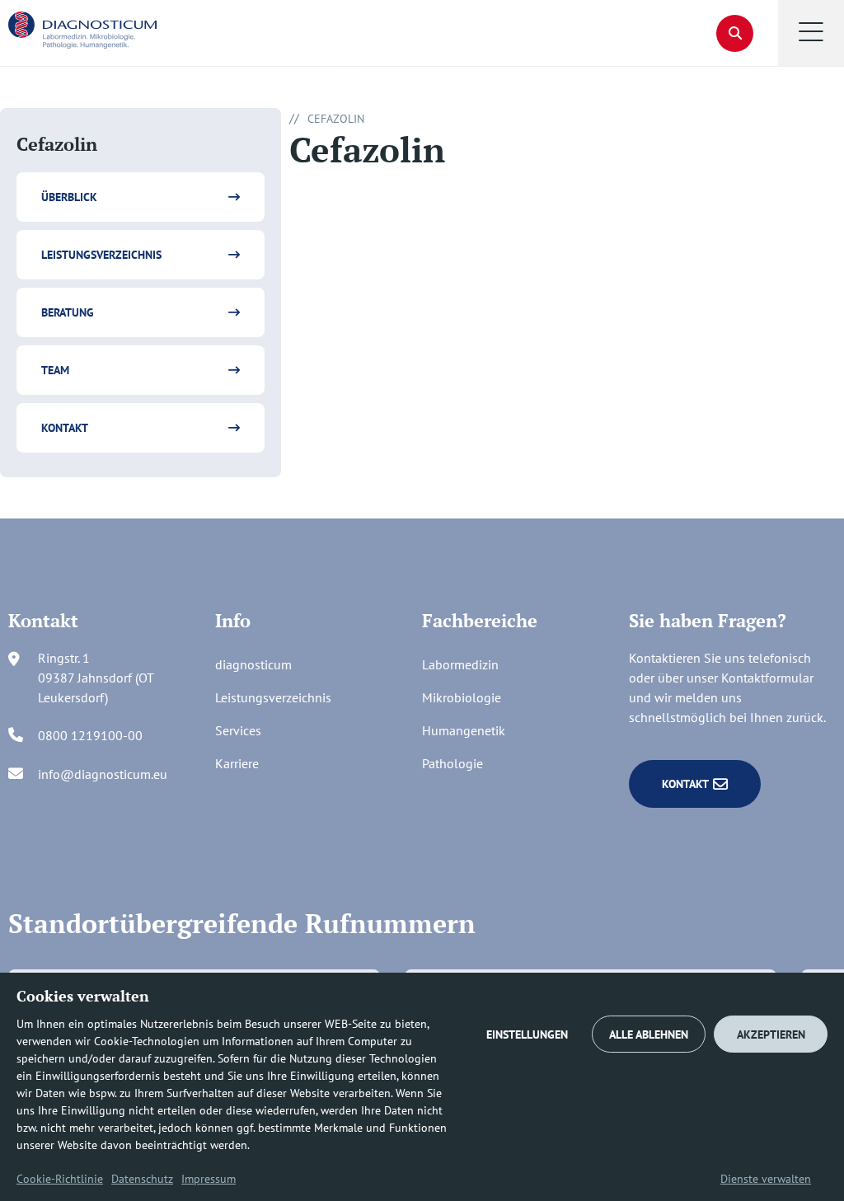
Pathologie (452, 763)
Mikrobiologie (461, 697)
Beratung (67, 312)
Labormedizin (460, 664)
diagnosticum (253, 664)
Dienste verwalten (765, 1178)
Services (238, 730)
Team (55, 370)
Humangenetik (463, 730)
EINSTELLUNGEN (527, 1034)
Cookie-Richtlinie (59, 1178)
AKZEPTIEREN (771, 1034)
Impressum (208, 1178)
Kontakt (64, 427)
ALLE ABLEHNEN (648, 1034)
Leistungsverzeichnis (101, 254)
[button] (811, 33)
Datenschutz (142, 1178)
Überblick (69, 197)
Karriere (237, 763)
